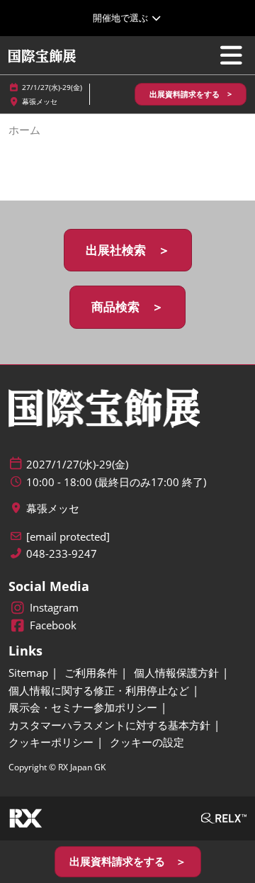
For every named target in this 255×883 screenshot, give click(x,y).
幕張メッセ (39, 101)
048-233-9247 (61, 554)
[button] (190, 94)
